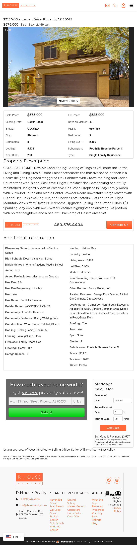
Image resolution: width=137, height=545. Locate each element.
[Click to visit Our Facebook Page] (109, 480)
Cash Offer (73, 516)
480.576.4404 (68, 224)
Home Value (74, 513)
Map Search (57, 506)
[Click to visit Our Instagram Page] (117, 480)
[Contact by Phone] (115, 5)
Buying (71, 499)
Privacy (108, 541)
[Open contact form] (107, 5)
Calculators (73, 509)
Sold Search (57, 523)
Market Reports (76, 506)
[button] (9, 67)
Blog (94, 523)
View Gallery (69, 100)
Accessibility (83, 541)
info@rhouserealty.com (33, 505)
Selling (71, 503)
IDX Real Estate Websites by (40, 541)
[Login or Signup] (123, 5)
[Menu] (131, 5)
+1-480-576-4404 (30, 499)
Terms (97, 541)
